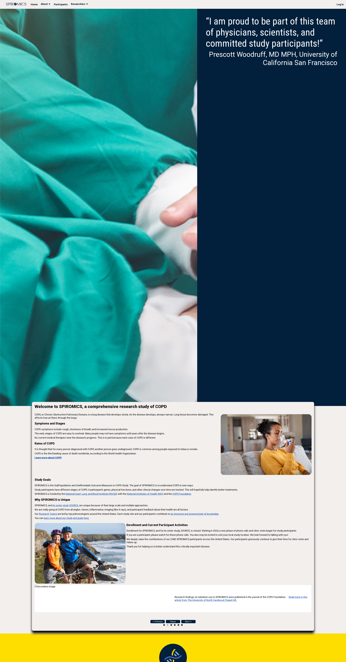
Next (187, 621)
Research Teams (48, 513)
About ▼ (46, 4)
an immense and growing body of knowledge (195, 513)
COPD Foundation (181, 493)
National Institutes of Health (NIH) (145, 493)
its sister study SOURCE (65, 505)
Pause (173, 621)
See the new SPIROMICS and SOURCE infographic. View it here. (167, 599)
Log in (340, 4)
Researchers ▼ (79, 4)
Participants (61, 4)
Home (34, 4)
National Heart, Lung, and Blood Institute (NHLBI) (91, 493)
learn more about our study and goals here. (66, 518)
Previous (159, 621)
